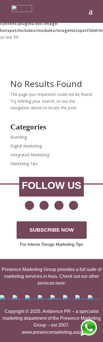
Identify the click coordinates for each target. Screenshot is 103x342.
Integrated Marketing (29, 154)
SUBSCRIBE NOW (51, 230)
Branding (18, 137)
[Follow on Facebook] (44, 205)
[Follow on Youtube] (29, 205)
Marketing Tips (24, 163)
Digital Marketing (26, 146)
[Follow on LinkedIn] (59, 205)
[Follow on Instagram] (73, 205)
